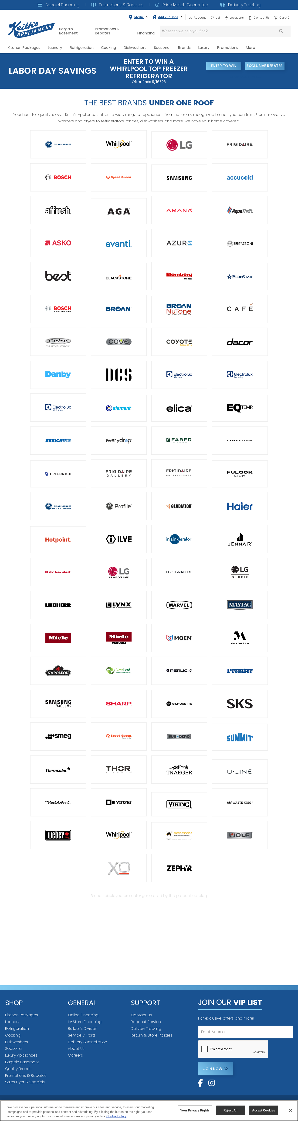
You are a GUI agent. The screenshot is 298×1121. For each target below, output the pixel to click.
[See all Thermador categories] (58, 769)
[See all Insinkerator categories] (179, 539)
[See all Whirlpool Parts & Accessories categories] (179, 836)
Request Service (146, 1021)
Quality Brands (18, 1068)
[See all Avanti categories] (119, 243)
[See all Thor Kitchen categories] (119, 769)
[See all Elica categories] (179, 408)
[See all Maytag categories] (240, 605)
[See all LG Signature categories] (179, 572)
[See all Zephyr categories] (179, 868)
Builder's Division (82, 1028)
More (250, 47)
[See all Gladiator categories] (179, 506)
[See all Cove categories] (119, 341)
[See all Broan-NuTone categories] (179, 309)
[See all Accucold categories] (240, 177)
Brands (184, 47)
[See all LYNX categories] (119, 605)
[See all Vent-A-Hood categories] (58, 802)
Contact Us (141, 1015)
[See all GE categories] (58, 144)
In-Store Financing (85, 1021)
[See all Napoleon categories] (58, 670)
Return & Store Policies (151, 1035)
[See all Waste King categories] (240, 802)
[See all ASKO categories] (58, 243)
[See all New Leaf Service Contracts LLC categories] (119, 670)
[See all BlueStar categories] (240, 276)
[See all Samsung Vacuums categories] (58, 703)
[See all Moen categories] (179, 637)
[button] (190, 18)
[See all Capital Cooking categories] (58, 341)
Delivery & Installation (87, 1042)
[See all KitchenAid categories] (58, 572)
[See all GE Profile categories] (119, 506)
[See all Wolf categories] (240, 835)
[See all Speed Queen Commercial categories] (119, 736)
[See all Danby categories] (58, 374)
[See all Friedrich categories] (58, 474)
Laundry (55, 47)
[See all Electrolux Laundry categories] (240, 374)
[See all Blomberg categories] (179, 276)
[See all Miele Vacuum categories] (119, 637)
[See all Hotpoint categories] (58, 540)
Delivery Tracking (244, 5)
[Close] (290, 1110)
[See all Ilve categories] (119, 539)
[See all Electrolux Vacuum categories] (58, 407)
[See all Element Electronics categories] (119, 408)
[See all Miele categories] (58, 637)
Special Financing (61, 5)
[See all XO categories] (119, 868)
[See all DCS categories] (119, 374)
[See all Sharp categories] (119, 703)
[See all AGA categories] (119, 211)
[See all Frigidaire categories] (240, 144)
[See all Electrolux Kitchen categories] (179, 374)
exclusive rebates (265, 65)
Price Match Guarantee (184, 5)
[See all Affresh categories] (58, 210)
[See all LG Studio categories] (240, 572)
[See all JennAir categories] (240, 539)
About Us (76, 1048)
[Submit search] (281, 31)
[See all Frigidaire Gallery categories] (119, 473)
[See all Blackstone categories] (119, 276)
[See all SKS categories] (240, 703)
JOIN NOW (212, 1068)
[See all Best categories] (58, 276)
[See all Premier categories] (240, 670)
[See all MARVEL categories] (179, 605)
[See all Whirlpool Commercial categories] (119, 835)
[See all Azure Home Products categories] (179, 243)
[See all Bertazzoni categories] (240, 243)
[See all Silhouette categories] (179, 703)
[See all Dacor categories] (240, 341)
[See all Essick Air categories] (58, 440)
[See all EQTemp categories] (240, 408)
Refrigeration (82, 47)
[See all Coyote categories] (179, 341)
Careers (75, 1055)
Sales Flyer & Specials (25, 1082)
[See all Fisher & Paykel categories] (240, 440)
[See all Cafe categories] (240, 308)
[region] (149, 1110)
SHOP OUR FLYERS (245, 77)
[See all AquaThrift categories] (240, 210)
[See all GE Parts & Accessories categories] (58, 506)
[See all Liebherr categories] (58, 605)
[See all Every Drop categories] (119, 440)
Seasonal (162, 47)
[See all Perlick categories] (179, 670)
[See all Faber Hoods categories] (179, 440)
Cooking (108, 47)
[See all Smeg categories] (58, 736)
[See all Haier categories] (240, 506)
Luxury (204, 47)
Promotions (227, 47)
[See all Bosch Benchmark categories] (58, 308)
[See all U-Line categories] (240, 771)
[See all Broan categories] (119, 308)
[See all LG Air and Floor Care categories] (119, 572)
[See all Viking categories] (179, 804)
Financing (146, 33)
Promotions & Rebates (120, 5)
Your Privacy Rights (194, 1110)
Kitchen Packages (23, 47)
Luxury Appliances (21, 1055)
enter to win (223, 65)
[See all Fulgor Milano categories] (240, 474)
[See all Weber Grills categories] (58, 835)
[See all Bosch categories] (58, 177)
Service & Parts (82, 1035)
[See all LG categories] (179, 145)
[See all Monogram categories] (240, 637)
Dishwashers (134, 47)
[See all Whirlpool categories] (119, 144)
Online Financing (83, 1015)
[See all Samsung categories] (179, 178)
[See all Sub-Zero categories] (179, 736)
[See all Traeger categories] (179, 769)
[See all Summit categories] (240, 737)
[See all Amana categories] (179, 210)
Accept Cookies (263, 1110)
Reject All (230, 1110)
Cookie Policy (116, 1116)
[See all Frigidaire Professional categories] (179, 473)
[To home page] (31, 25)
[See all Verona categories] (119, 802)
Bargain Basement (68, 31)
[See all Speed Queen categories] (119, 177)
